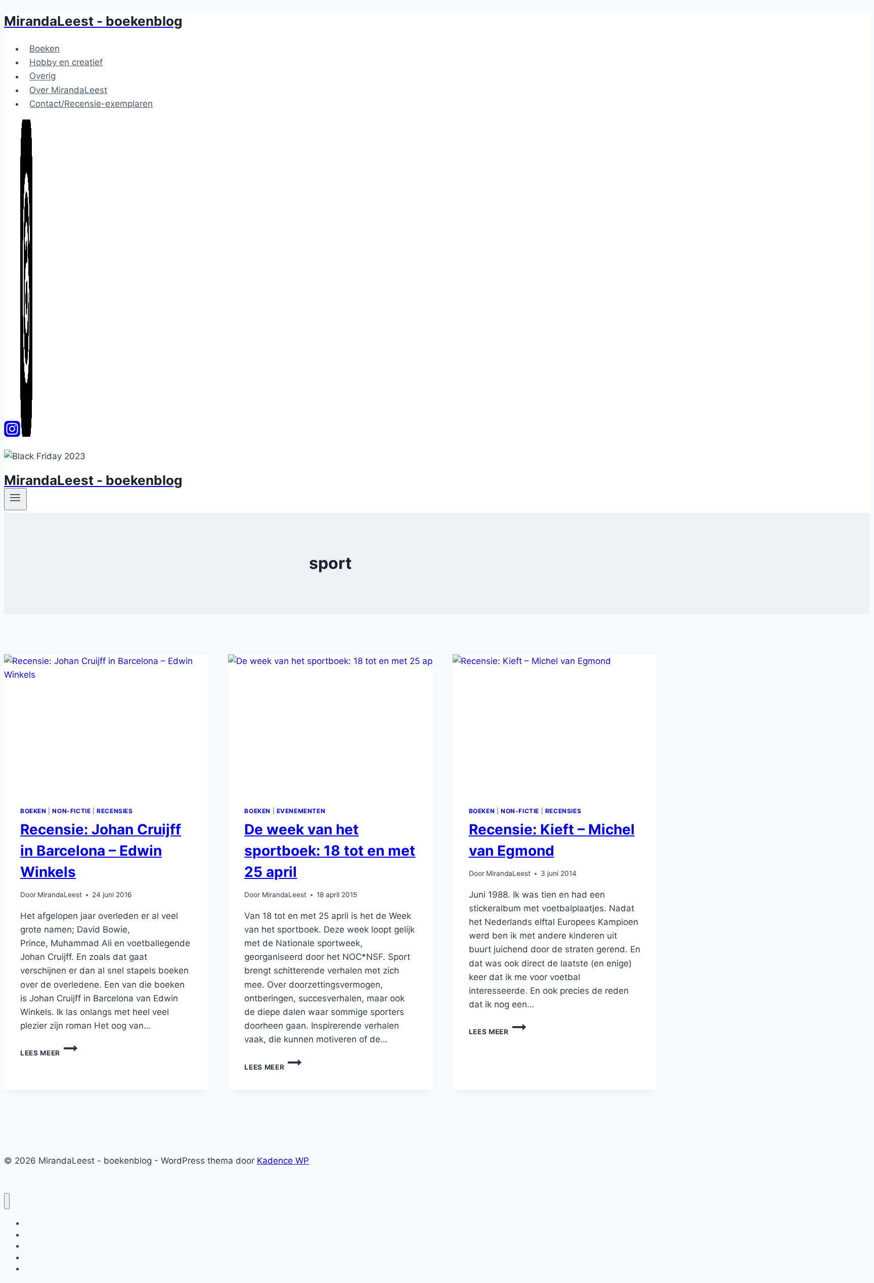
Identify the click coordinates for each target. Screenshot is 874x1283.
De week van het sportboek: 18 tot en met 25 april (329, 850)
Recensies (115, 811)
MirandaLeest (59, 895)
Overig (42, 76)
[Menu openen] (15, 499)
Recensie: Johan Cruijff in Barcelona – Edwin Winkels (100, 850)
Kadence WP (283, 1161)
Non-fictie (71, 811)
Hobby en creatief (66, 62)
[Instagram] (12, 434)
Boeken (44, 48)
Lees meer (48, 1053)
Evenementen (301, 811)
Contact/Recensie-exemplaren (91, 104)
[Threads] (26, 434)
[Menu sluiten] (7, 1201)
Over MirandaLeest (68, 90)
